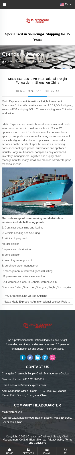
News (18, 61)
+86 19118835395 (33, 379)
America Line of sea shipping (29, 295)
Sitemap (41, 439)
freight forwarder (50, 101)
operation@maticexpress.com (28, 385)
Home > (10, 61)
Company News (34, 61)
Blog (32, 439)
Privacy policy (56, 439)
